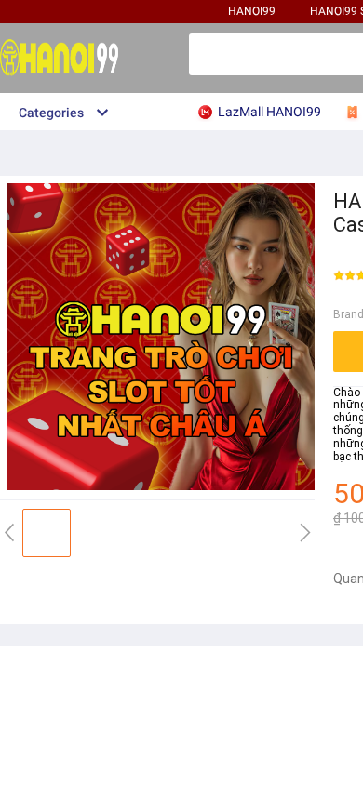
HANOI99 (252, 11)
